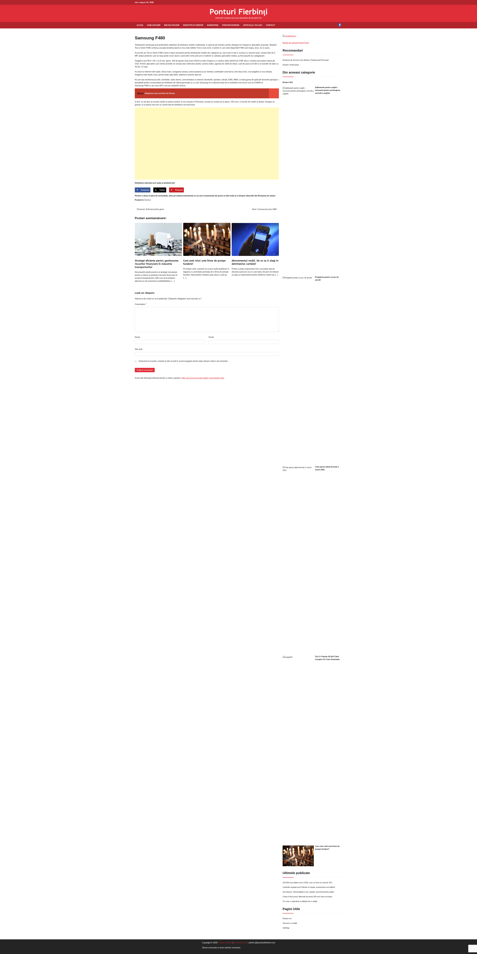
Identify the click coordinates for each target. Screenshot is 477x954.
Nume (137, 337)
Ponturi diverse (230, 25)
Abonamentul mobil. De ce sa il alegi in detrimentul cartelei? (255, 262)
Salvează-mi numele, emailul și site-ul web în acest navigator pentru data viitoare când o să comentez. (183, 361)
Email (211, 337)
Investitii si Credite (193, 25)
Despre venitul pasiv (291, 65)
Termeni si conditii (290, 923)
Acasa (140, 25)
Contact (270, 25)
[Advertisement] (207, 144)
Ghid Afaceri (153, 25)
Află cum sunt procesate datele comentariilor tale (202, 378)
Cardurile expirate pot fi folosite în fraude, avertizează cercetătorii (309, 887)
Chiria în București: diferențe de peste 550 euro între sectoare (307, 897)
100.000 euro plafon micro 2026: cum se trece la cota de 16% (307, 882)
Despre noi (287, 918)
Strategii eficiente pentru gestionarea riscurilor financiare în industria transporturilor (156, 264)
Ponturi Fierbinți (239, 11)
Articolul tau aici (252, 25)
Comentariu (140, 304)
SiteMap (286, 928)
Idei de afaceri (171, 25)
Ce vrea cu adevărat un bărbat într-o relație (300, 901)
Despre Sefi (288, 82)
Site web (138, 349)
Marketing (213, 25)
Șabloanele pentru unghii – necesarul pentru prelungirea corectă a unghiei (327, 90)
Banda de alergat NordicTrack (296, 43)
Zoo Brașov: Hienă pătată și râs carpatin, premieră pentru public (308, 892)
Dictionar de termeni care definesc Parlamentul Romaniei (306, 60)
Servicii (147, 200)
